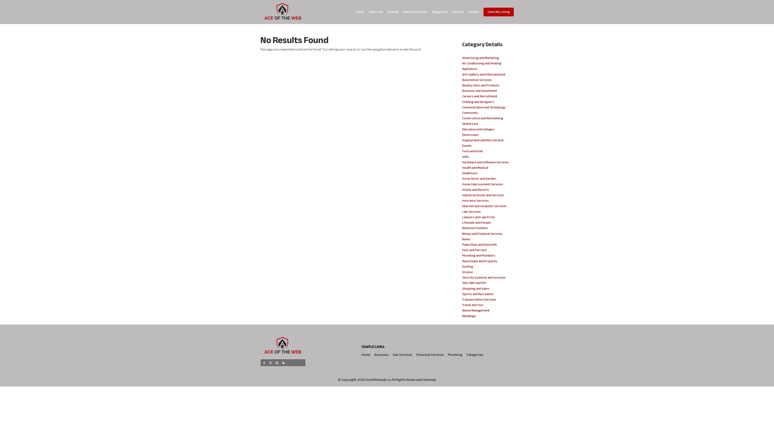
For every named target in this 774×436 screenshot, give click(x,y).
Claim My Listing (499, 12)
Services (458, 12)
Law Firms (376, 12)
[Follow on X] (270, 363)
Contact (474, 12)
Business (381, 355)
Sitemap (429, 379)
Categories (439, 12)
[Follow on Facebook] (264, 363)
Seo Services (402, 355)
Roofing (392, 12)
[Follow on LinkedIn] (283, 363)
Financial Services (415, 12)
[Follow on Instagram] (277, 363)
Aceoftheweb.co (378, 379)
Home (360, 12)
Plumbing (455, 355)
